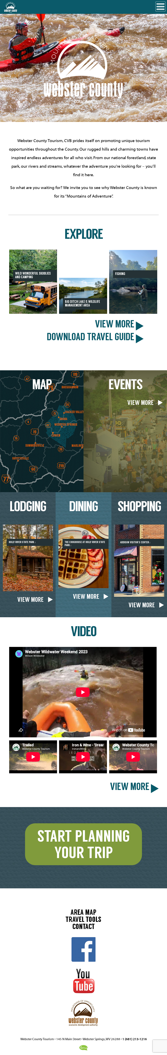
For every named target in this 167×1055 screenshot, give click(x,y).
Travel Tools (83, 920)
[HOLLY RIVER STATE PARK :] (28, 590)
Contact (83, 927)
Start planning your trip (83, 845)
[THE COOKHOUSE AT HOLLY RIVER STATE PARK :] (83, 587)
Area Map (83, 913)
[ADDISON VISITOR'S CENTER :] (139, 596)
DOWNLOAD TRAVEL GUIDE (90, 338)
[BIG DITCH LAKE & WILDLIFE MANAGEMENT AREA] (83, 313)
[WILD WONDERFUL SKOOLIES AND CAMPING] (33, 313)
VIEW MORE (114, 325)
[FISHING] (133, 313)
